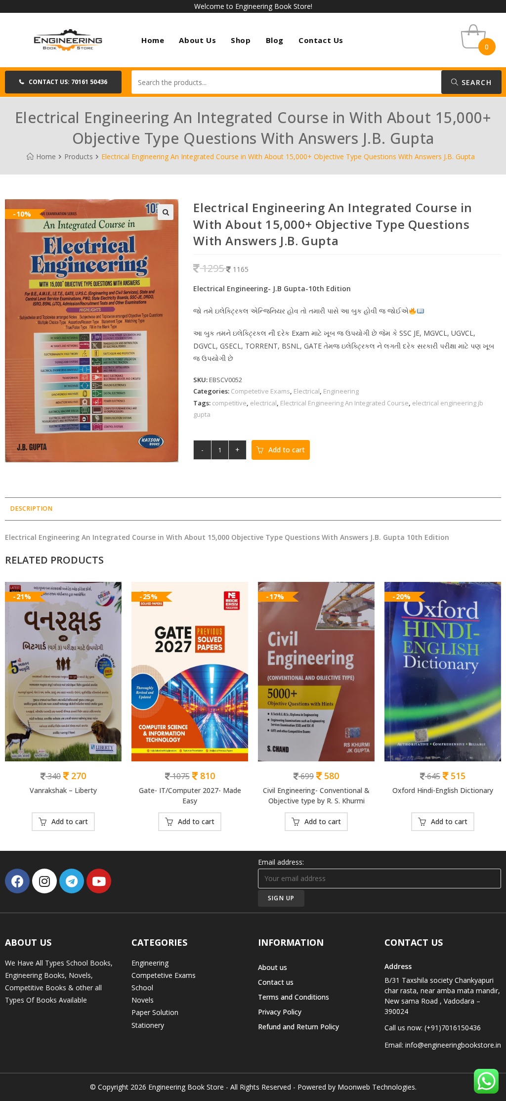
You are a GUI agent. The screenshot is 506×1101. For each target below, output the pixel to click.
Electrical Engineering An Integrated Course (344, 402)
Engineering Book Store (186, 1087)
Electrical (307, 391)
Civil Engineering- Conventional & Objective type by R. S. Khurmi (316, 795)
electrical (263, 402)
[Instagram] (44, 881)
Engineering (341, 391)
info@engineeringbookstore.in (453, 1045)
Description (31, 508)
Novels (142, 1000)
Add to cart (286, 449)
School (142, 987)
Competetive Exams (260, 391)
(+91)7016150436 (452, 1027)
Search (475, 82)
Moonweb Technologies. (377, 1087)
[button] (63, 82)
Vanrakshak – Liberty (63, 790)
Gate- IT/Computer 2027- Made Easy (190, 795)
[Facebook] (17, 881)
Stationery (147, 1025)
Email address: (281, 862)
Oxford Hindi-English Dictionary (442, 790)
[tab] (31, 509)
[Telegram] (71, 881)
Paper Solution (154, 1012)
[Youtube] (98, 881)
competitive (229, 402)
